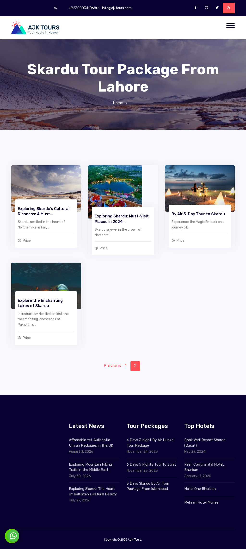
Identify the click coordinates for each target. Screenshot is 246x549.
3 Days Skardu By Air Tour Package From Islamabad (148, 486)
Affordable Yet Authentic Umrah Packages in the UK (91, 443)
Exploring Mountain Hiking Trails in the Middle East (90, 467)
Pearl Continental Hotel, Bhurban (204, 467)
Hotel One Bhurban (200, 489)
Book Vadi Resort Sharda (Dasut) (204, 443)
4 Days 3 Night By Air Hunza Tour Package (150, 443)
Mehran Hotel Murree (201, 502)
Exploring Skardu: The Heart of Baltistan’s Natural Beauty (93, 491)
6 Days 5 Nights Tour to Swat (151, 464)
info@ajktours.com (117, 8)
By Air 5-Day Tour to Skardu (198, 214)
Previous (112, 365)
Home (118, 103)
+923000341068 (82, 8)
